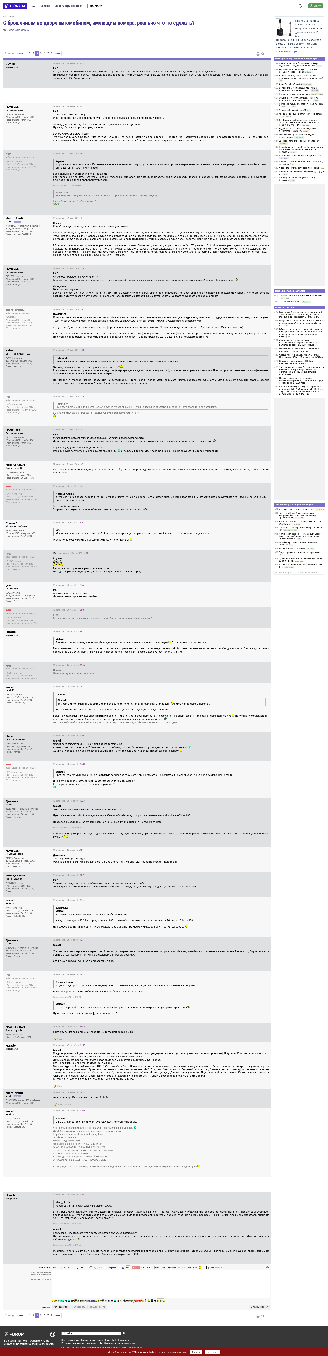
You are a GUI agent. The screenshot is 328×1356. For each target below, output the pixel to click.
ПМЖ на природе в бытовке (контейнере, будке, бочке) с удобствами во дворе (299, 64)
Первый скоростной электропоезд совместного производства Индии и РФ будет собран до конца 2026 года (301, 380)
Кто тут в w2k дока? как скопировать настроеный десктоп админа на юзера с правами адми (298, 515)
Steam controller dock (291, 302)
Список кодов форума (41, 1272)
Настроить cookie (94, 1343)
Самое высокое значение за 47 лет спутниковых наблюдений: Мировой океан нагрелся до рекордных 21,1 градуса (300, 342)
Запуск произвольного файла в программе (300, 552)
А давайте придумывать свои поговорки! (299, 168)
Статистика (123, 1340)
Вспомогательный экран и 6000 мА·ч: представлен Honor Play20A (297, 362)
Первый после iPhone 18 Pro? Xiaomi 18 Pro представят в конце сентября (300, 350)
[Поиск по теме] (263, 54)
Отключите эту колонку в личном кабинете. (296, 572)
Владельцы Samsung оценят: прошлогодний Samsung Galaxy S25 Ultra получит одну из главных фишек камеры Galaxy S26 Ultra (300, 314)
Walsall (60, 1039)
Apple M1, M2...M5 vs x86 (290, 84)
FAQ (114, 1340)
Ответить (264, 63)
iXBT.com (66, 1347)
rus (183, 1267)
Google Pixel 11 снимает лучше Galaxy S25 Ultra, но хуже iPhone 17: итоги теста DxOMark (301, 356)
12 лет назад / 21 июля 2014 (68, 154)
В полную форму (259, 1307)
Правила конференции (91, 1340)
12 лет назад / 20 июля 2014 (69, 63)
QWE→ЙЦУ (192, 1267)
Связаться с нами (70, 1340)
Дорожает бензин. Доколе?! (292, 110)
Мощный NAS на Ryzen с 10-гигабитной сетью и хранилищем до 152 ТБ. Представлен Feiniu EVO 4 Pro (302, 323)
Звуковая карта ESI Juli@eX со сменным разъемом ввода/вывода (298, 70)
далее (57, 53)
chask (68, 1104)
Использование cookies (73, 1343)
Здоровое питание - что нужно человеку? (299, 141)
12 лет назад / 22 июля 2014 (68, 486)
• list (143, 1267)
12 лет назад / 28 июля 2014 (69, 687)
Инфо (255, 106)
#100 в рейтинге (32, 226)
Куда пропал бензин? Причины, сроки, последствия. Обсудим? (298, 129)
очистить (219, 1267)
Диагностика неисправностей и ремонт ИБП (300, 155)
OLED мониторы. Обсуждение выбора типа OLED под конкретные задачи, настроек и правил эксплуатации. (299, 122)
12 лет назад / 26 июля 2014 (72, 553)
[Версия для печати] (258, 54)
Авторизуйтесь (62, 1307)
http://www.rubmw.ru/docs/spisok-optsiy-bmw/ (79, 1134)
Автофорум (9, 16)
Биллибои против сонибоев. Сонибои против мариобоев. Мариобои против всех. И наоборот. (301, 149)
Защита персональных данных (119, 1343)
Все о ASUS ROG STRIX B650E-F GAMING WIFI (301, 295)
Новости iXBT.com (284, 307)
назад (20, 53)
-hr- (179, 1267)
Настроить (212, 1352)
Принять (195, 1352)
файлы (211, 1267)
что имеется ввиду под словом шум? (297, 509)
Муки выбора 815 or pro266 (292, 548)
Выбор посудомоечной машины (294, 94)
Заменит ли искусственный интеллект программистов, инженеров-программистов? (301, 76)
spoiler (113, 1267)
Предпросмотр (97, 1307)
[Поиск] (301, 6)
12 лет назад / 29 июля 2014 (69, 1026)
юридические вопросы (18, 29)
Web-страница (13, 122)
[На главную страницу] (15, 6)
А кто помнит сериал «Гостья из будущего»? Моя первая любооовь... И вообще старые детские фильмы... (300, 536)
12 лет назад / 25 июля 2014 (68, 523)
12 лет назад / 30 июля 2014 (69, 1092)
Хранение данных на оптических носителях (300, 114)
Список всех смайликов (40, 1274)
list (149, 1267)
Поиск (107, 1340)
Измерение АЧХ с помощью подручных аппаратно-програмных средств (298, 89)
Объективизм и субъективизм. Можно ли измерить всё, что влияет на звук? (298, 99)
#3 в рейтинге (31, 809)
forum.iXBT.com (126, 1347)
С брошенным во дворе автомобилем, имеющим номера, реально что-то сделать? (98, 22)
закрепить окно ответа (41, 1279)
